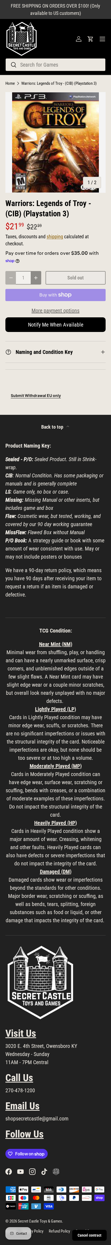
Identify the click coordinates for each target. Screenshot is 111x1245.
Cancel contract (89, 1235)
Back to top (52, 427)
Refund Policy (59, 1231)
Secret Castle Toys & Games (40, 1221)
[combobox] (55, 64)
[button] (90, 39)
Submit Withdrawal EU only (36, 395)
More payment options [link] (55, 310)
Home (10, 84)
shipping (55, 236)
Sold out (75, 278)
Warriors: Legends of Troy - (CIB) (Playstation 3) (59, 84)
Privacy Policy (32, 1231)
